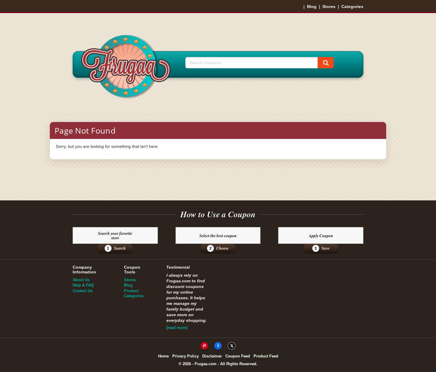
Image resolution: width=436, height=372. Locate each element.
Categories (352, 6)
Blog (311, 6)
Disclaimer (212, 356)
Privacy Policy (185, 356)
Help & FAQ (83, 285)
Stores (328, 6)
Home (163, 356)
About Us (81, 280)
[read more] (176, 327)
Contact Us (83, 291)
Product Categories (134, 293)
